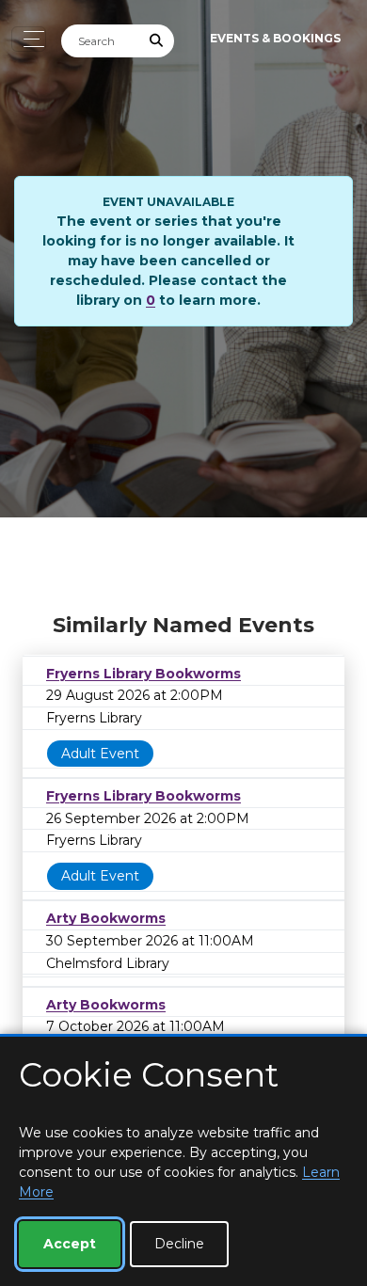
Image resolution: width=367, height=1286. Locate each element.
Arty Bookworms (106, 918)
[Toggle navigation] (28, 39)
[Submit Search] (157, 40)
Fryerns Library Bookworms (143, 673)
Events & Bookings (275, 38)
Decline (179, 1243)
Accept (69, 1243)
